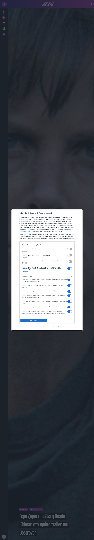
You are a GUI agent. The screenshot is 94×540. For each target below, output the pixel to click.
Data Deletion (37, 327)
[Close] (79, 213)
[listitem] (47, 245)
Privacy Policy (57, 327)
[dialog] (47, 270)
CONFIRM (33, 320)
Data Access (47, 327)
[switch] (69, 249)
